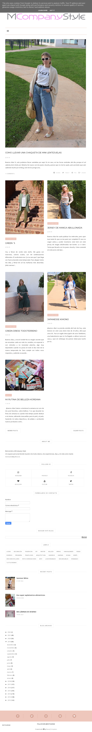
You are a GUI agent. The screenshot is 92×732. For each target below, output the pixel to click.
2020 (9, 638)
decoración (18, 551)
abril (8, 669)
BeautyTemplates (51, 729)
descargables (63, 559)
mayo (9, 666)
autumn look (10, 239)
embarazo (74, 559)
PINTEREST (45, 475)
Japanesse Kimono (58, 319)
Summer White (22, 578)
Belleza (50, 551)
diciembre (10, 645)
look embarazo (50, 559)
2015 (9, 691)
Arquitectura (41, 555)
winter (43, 551)
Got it (52, 10)
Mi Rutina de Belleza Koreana (23, 399)
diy (36, 551)
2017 (9, 684)
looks (9, 551)
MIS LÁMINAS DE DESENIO (26, 612)
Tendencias (28, 551)
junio (8, 663)
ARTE (40, 559)
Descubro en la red (13, 559)
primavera (18, 555)
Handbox (52, 555)
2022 (9, 632)
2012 (9, 700)
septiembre (11, 654)
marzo (9, 672)
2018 (9, 681)
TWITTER (71, 484)
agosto (9, 657)
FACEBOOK (71, 475)
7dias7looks (29, 555)
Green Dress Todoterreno (21, 331)
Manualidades (68, 551)
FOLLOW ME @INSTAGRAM (46, 724)
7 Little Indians (11, 562)
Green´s (10, 243)
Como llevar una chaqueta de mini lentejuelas (33, 152)
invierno (9, 555)
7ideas (78, 551)
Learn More (42, 10)
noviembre (10, 648)
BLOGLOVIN (18, 484)
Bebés (75, 555)
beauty (8, 395)
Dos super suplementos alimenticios (30, 595)
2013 (9, 697)
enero (9, 678)
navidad (60, 555)
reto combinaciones (29, 559)
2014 (9, 694)
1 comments (9, 173)
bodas (68, 555)
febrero (9, 675)
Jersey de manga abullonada (64, 228)
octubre (9, 651)
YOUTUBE (44, 484)
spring (58, 551)
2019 (9, 642)
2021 (9, 635)
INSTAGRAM (18, 475)
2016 (9, 688)
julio (8, 660)
